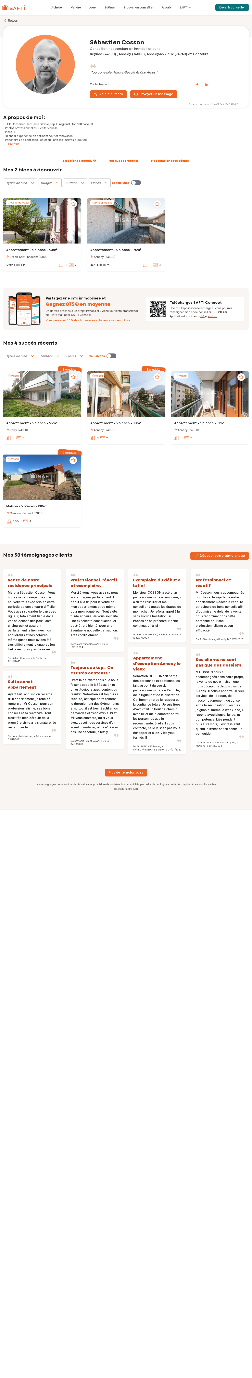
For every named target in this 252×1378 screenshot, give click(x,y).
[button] (42, 221)
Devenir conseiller (232, 7)
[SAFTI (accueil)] (13, 7)
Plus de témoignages (126, 772)
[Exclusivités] (136, 182)
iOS (202, 316)
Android (212, 316)
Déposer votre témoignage (222, 555)
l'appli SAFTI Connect (77, 314)
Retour (13, 20)
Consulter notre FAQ (126, 789)
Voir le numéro (111, 94)
